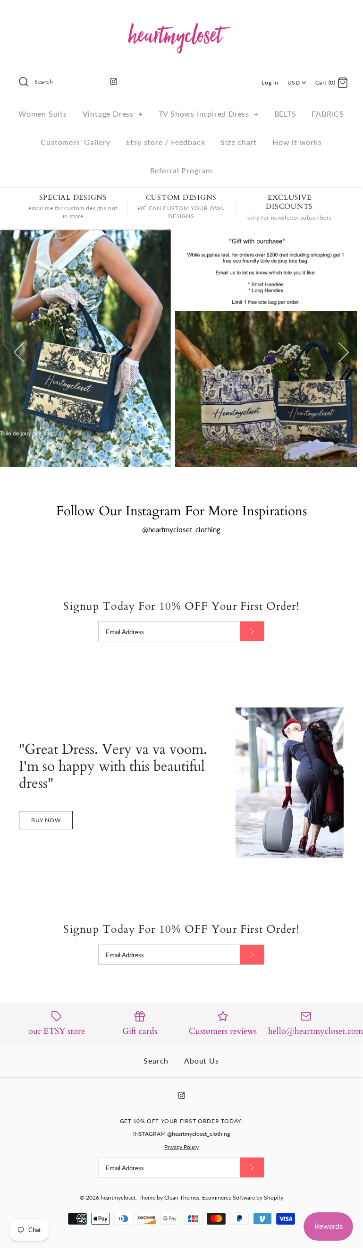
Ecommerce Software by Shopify (242, 1197)
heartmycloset (118, 1197)
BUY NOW (45, 820)
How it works (297, 141)
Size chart (238, 141)
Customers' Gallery (75, 141)
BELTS (285, 113)
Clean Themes (181, 1197)
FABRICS (328, 113)
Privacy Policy (181, 1146)
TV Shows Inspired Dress (209, 113)
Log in (270, 82)
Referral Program (181, 170)
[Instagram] (113, 81)
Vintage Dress (113, 113)
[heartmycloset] (181, 15)
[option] (181, 348)
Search (156, 1060)
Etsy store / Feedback (165, 141)
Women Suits (42, 113)
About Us (201, 1060)
